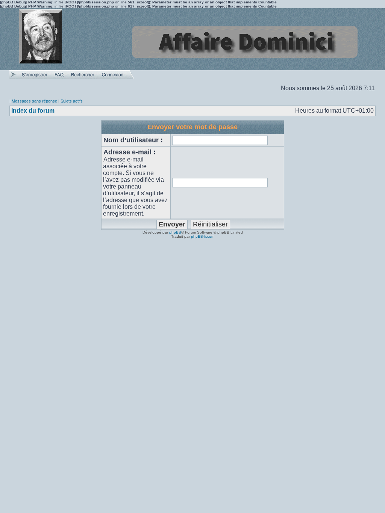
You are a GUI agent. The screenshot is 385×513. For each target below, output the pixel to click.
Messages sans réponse (34, 101)
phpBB (175, 232)
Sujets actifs (72, 101)
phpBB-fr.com (202, 236)
